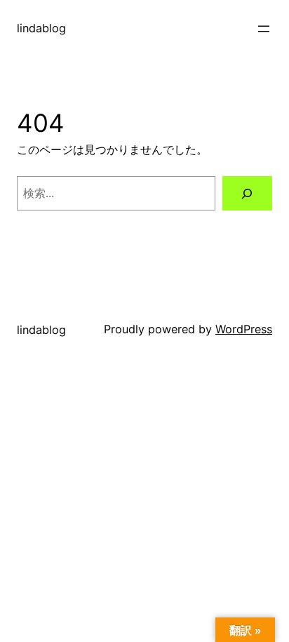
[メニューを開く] (263, 28)
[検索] (247, 193)
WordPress (243, 329)
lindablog (41, 28)
